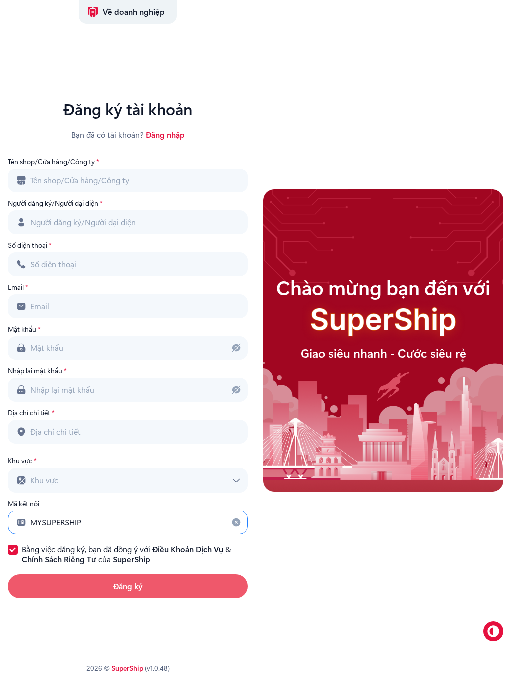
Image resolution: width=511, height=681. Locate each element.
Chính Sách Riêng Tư (59, 559)
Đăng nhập (165, 134)
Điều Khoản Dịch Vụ (187, 549)
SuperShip (131, 559)
